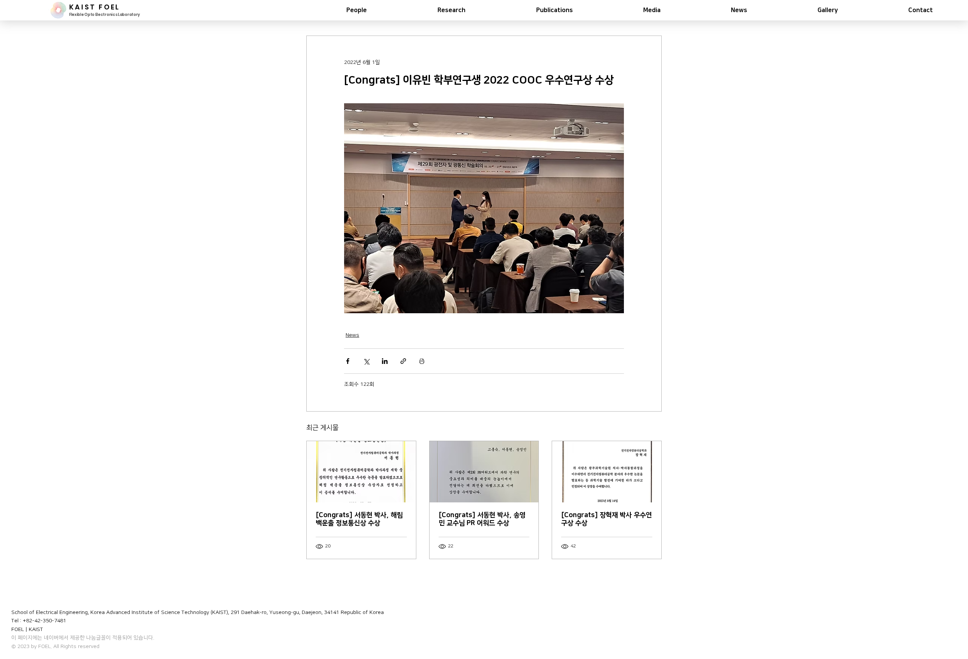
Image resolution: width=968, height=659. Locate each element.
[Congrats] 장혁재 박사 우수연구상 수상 (606, 519)
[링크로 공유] (403, 361)
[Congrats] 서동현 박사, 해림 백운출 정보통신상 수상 (359, 519)
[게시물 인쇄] (421, 361)
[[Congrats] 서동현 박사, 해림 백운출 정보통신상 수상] (361, 471)
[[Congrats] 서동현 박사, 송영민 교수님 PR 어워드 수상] (484, 471)
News (352, 335)
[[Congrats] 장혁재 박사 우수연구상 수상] (606, 471)
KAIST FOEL (94, 7)
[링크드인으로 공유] (384, 361)
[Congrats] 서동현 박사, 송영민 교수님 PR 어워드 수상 (482, 519)
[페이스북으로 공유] (347, 361)
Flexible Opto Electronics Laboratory (104, 14)
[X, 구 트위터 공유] (366, 361)
